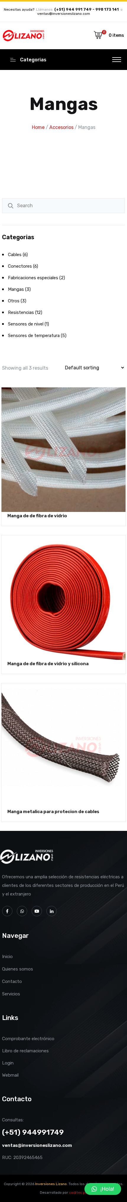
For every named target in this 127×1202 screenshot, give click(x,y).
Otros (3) (17, 301)
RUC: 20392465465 (22, 1157)
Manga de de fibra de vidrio (37, 515)
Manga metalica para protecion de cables (53, 811)
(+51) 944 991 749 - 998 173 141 (86, 9)
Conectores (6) (23, 266)
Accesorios (61, 127)
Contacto (12, 981)
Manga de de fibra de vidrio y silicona (48, 663)
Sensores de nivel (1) (28, 324)
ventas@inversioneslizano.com (63, 14)
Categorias (33, 60)
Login (8, 1063)
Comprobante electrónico (28, 1038)
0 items (116, 35)
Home (38, 127)
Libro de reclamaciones (25, 1050)
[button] (102, 1189)
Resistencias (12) (25, 312)
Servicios (11, 994)
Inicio (7, 956)
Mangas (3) (19, 289)
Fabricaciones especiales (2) (36, 277)
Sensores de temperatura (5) (37, 335)
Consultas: (13, 1120)
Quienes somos (17, 969)
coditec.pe (78, 1192)
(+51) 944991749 (33, 1132)
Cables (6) (18, 254)
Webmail (10, 1075)
